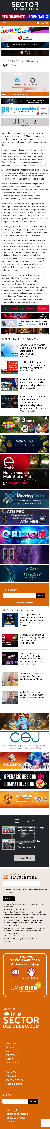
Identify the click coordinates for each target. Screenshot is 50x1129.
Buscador (12, 590)
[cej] (24, 741)
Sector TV (10, 1072)
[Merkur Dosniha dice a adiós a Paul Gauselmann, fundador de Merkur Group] (10, 697)
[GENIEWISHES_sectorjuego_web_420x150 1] (24, 722)
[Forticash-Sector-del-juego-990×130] (25, 45)
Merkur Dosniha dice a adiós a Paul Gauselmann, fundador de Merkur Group (32, 695)
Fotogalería (11, 1076)
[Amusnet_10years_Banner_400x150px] (24, 444)
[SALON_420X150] (24, 535)
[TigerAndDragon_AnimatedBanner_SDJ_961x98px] (25, 16)
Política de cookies (15, 1117)
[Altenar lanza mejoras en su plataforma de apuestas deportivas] (9, 384)
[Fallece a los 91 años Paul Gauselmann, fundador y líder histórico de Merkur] (10, 679)
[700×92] (25, 331)
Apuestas (6, 94)
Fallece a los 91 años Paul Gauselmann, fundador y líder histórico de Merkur (32, 676)
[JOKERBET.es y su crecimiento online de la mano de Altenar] (9, 367)
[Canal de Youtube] (38, 23)
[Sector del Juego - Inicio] (25, 6)
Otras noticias (12, 1062)
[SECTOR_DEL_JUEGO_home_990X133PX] (25, 30)
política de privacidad (28, 890)
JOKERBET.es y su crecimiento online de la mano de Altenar (33, 365)
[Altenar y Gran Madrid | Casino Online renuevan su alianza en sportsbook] (9, 350)
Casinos (9, 1047)
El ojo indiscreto (13, 1083)
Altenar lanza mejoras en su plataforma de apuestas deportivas (32, 382)
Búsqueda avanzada (24, 603)
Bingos (9, 1058)
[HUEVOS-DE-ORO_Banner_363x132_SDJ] (24, 425)
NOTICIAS (10, 1043)
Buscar (40, 595)
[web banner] (24, 472)
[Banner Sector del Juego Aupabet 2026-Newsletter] (25, 309)
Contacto (10, 1121)
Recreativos (11, 1051)
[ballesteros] (24, 761)
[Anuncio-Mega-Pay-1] (24, 517)
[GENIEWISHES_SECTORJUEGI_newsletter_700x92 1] (25, 53)
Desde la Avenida (14, 1080)
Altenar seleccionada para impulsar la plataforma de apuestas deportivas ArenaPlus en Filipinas (33, 402)
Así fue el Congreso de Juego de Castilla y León (31, 828)
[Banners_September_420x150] (24, 800)
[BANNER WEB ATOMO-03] (24, 574)
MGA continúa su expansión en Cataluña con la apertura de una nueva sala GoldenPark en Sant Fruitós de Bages (32, 658)
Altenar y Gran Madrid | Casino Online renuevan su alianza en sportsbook (33, 349)
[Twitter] (46, 23)
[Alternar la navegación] (4, 23)
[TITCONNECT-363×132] (24, 780)
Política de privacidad (16, 1113)
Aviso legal (11, 1110)
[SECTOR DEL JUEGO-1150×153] (25, 38)
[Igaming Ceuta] (24, 499)
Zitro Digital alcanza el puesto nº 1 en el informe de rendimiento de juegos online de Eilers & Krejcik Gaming (31, 620)
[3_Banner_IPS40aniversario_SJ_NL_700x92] (25, 324)
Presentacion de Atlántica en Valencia (30, 842)
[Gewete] (24, 555)
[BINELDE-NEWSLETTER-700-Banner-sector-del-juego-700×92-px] (25, 316)
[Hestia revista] (25, 123)
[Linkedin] (42, 23)
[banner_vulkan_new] (25, 102)
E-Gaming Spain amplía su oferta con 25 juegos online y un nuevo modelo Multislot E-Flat (32, 639)
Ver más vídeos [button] (24, 858)
